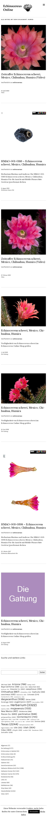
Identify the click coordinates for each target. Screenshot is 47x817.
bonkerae (5, 689)
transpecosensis (26, 725)
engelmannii (22, 702)
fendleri (5, 705)
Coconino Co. (21, 694)
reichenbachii (27, 716)
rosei (15, 719)
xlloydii (17, 730)
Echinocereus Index (7, 754)
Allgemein (4, 745)
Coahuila (38, 692)
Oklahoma (25, 711)
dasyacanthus (13, 699)
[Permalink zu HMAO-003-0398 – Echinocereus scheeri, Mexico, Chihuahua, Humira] (23, 519)
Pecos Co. (9, 714)
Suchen (42, 672)
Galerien (3, 762)
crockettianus (19, 697)
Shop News (4, 788)
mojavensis (20, 708)
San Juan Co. (20, 721)
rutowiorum (34, 719)
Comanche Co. (7, 697)
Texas (9, 724)
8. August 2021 (5, 188)
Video (2, 92)
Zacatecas (37, 730)
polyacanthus (8, 717)
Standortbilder (5, 791)
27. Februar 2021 (6, 275)
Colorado (33, 694)
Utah (29, 727)
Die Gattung (4, 354)
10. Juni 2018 (5, 429)
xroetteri (27, 730)
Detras (30, 700)
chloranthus (25, 692)
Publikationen (5, 785)
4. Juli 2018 (4, 352)
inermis (5, 709)
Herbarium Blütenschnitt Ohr (9, 553)
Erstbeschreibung (6, 757)
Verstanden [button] (34, 812)
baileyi (31, 684)
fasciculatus (37, 702)
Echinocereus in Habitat (8, 751)
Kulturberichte (5, 777)
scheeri (30, 721)
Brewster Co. (17, 689)
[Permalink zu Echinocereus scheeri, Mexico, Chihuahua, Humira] (23, 326)
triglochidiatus (7, 728)
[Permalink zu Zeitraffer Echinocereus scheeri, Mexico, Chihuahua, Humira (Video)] (23, 69)
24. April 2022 (5, 91)
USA (18, 728)
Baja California (10, 687)
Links (2, 780)
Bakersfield (34, 687)
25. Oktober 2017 (6, 551)
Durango (7, 702)
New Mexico (9, 711)
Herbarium (23, 705)
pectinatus (27, 714)
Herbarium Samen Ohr (7, 190)
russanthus (24, 719)
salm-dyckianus (7, 721)
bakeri (24, 687)
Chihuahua (10, 691)
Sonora (40, 721)
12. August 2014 (5, 642)
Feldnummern (5, 760)
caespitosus (34, 689)
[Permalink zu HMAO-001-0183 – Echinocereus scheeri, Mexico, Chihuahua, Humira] (23, 156)
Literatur (3, 782)
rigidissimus (6, 719)
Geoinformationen (7, 765)
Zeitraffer (7, 732)
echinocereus (17, 82)
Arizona (19, 684)
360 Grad (6, 684)
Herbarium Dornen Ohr (8, 771)
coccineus (8, 694)
